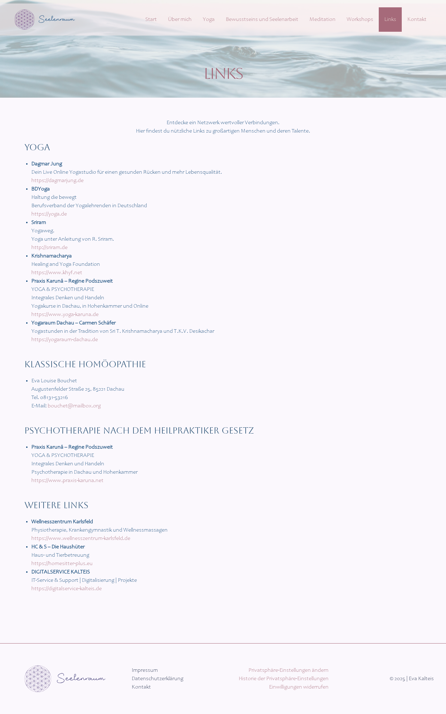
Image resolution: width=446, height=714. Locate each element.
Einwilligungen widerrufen (299, 687)
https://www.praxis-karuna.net (67, 480)
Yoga (209, 19)
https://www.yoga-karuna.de (65, 314)
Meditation (322, 19)
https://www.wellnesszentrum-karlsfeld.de (80, 538)
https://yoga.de (49, 214)
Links (390, 19)
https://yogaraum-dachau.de (64, 340)
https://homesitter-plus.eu (62, 563)
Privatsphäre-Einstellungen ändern (288, 670)
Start (151, 19)
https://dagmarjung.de (57, 180)
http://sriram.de (49, 247)
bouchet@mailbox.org (74, 406)
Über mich (180, 19)
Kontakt (416, 19)
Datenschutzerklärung (157, 679)
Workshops (360, 19)
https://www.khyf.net (56, 273)
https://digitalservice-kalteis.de (66, 589)
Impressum (145, 670)
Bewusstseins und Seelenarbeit (262, 19)
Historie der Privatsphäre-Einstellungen (284, 679)
